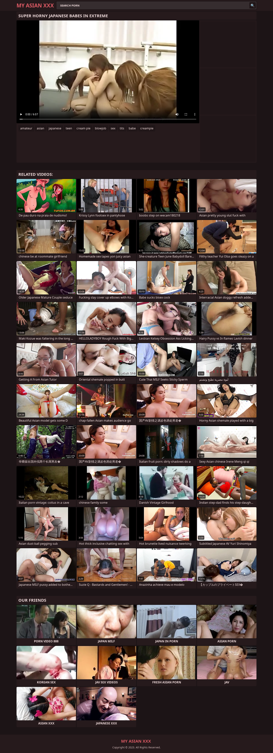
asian (40, 128)
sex (113, 128)
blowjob (100, 128)
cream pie (83, 128)
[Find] (252, 5)
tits (122, 128)
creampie (146, 128)
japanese (55, 128)
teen (69, 128)
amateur (26, 128)
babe (132, 128)
